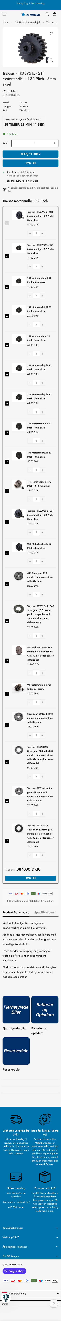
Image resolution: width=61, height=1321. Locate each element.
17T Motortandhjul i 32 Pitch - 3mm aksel (39, 396)
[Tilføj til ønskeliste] (51, 34)
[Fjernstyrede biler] (16, 1009)
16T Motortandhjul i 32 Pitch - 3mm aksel (39, 367)
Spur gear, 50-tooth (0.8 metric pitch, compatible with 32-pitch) (40, 718)
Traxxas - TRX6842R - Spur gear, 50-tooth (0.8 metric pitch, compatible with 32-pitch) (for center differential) (40, 755)
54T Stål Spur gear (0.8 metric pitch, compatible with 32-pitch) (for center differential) (40, 653)
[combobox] (30, 1293)
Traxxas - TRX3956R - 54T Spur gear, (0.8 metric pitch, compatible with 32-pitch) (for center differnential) (40, 614)
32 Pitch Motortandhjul (27, 22)
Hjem (5, 22)
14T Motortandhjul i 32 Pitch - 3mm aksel (39, 309)
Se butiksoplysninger (22, 181)
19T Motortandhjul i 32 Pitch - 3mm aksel (39, 454)
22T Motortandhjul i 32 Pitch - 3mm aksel (39, 546)
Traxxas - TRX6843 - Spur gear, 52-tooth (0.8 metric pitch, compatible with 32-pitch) (40, 794)
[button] (54, 14)
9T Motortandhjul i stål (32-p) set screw (39, 687)
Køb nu (30, 163)
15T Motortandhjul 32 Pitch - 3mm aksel (38, 338)
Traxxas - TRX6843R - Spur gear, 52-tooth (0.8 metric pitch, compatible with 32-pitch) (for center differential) (40, 834)
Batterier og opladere (39, 1030)
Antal (5, 143)
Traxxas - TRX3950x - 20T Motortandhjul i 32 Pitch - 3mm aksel (40, 515)
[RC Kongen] (30, 14)
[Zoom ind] (51, 60)
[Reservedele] (16, 1051)
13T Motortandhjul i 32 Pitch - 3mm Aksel (39, 280)
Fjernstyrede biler (15, 1028)
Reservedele (11, 1069)
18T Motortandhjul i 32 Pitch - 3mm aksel (39, 425)
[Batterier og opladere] (44, 1009)
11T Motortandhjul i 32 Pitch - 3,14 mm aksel (39, 483)
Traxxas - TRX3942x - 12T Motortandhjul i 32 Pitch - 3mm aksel (40, 249)
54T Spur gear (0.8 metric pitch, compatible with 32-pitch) (40, 577)
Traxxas (23, 102)
